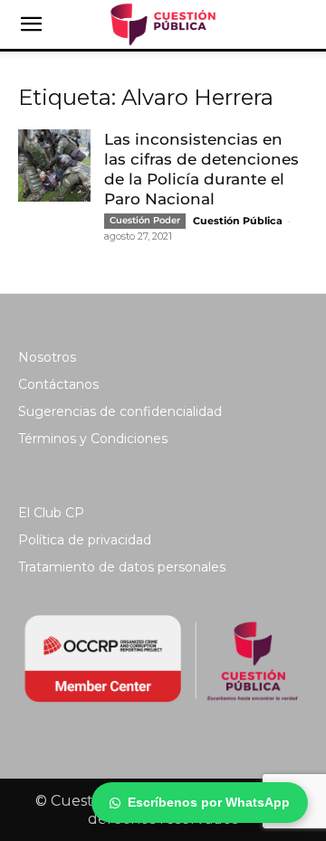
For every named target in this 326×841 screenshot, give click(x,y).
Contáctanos (58, 384)
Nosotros (47, 357)
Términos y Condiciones (93, 438)
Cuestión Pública (238, 220)
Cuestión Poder (145, 220)
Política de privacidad (84, 540)
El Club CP (51, 513)
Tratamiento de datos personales (121, 567)
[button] (31, 24)
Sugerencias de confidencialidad (120, 411)
